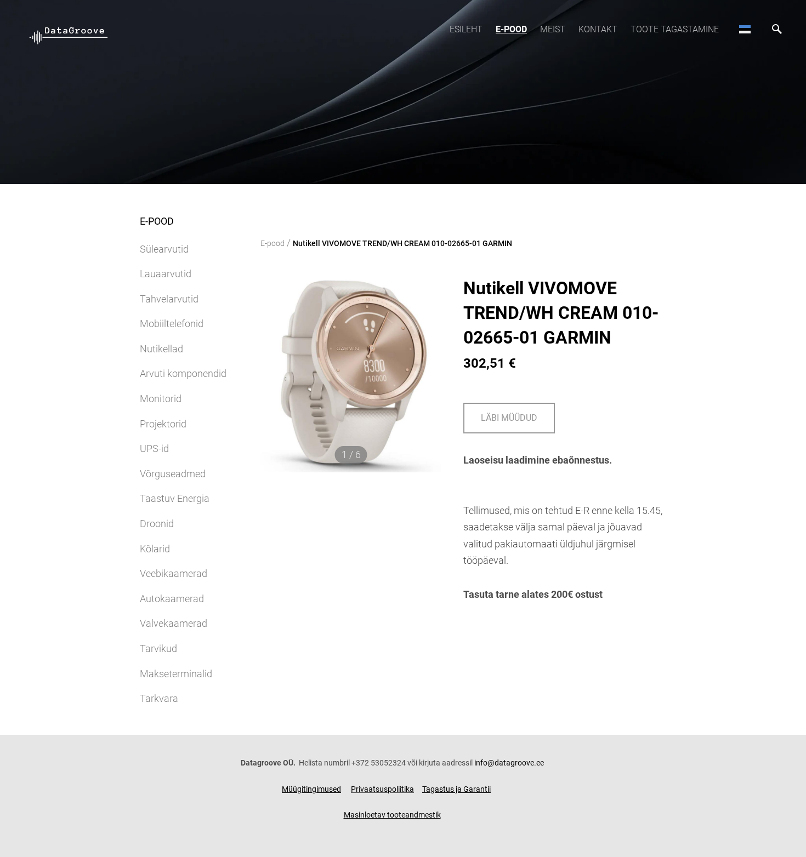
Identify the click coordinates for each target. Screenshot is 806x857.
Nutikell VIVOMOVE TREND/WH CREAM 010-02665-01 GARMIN (402, 243)
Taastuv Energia (174, 498)
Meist (552, 29)
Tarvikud (158, 648)
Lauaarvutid (165, 273)
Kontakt (597, 29)
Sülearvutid (164, 249)
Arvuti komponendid (183, 373)
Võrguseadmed (173, 473)
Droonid (157, 523)
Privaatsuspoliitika (382, 789)
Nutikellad (161, 349)
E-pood (511, 29)
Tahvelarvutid (169, 299)
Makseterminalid (176, 673)
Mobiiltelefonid (171, 323)
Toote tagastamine (675, 29)
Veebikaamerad (173, 573)
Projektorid (163, 424)
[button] (744, 29)
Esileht (466, 29)
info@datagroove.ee (509, 762)
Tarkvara (159, 698)
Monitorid (160, 398)
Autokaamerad (172, 598)
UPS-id (154, 448)
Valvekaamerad (173, 623)
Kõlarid (155, 549)
